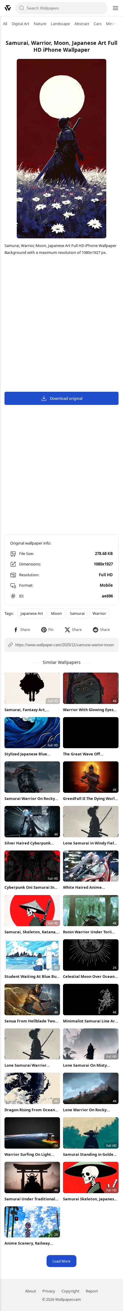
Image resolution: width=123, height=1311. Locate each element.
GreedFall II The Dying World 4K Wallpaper (90, 798)
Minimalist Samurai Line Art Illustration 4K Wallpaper (90, 1021)
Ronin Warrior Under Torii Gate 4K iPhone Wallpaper (87, 932)
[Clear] (101, 8)
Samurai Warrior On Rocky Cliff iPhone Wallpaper (29, 798)
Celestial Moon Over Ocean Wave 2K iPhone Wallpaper (89, 976)
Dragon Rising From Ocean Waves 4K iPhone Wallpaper (30, 1110)
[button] (21, 629)
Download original (66, 398)
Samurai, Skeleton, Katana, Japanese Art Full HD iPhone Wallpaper (30, 932)
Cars (98, 23)
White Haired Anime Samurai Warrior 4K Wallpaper (82, 887)
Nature (40, 23)
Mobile (106, 585)
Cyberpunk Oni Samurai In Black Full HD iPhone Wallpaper (29, 887)
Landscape (60, 23)
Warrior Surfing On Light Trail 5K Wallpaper (27, 1154)
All (5, 23)
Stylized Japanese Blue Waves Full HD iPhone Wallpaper (25, 754)
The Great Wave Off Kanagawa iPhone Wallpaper (90, 754)
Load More (61, 1261)
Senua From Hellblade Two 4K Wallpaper (29, 1021)
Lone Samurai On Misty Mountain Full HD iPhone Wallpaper (86, 1065)
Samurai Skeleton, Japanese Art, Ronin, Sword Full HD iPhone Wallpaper (89, 1199)
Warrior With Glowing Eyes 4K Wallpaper (88, 710)
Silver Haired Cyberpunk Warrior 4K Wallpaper (27, 843)
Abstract (81, 23)
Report (92, 1291)
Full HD (106, 574)
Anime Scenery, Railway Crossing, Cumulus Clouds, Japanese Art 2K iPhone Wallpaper (29, 1243)
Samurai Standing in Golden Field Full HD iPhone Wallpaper (89, 1154)
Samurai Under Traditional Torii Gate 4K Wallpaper (29, 1199)
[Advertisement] (61, 324)
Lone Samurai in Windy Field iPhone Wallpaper (89, 843)
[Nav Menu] (115, 8)
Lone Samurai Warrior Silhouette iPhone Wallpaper (31, 1065)
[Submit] (22, 8)
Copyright (70, 1291)
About (30, 1291)
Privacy (48, 1291)
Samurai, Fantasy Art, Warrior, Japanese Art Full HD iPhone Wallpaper (32, 710)
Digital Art (20, 23)
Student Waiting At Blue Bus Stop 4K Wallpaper (31, 976)
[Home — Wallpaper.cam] (8, 8)
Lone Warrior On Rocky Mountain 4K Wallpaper (85, 1110)
